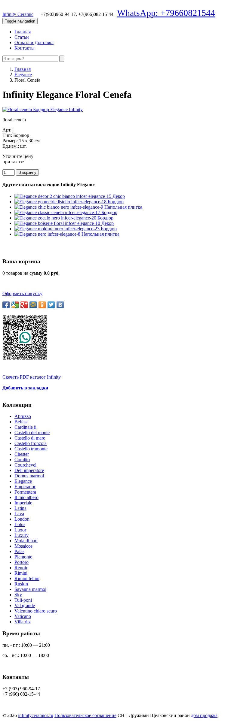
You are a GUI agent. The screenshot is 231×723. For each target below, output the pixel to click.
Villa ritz (22, 621)
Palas (19, 551)
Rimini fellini (26, 578)
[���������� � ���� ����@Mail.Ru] (33, 304)
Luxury (21, 535)
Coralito (22, 459)
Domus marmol (29, 475)
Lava (19, 513)
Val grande (24, 605)
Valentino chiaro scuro (35, 610)
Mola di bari (26, 540)
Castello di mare (29, 437)
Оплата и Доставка (34, 42)
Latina (20, 508)
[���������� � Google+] (24, 304)
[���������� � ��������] (60, 304)
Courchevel (25, 464)
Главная (22, 31)
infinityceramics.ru (35, 715)
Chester (21, 454)
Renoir (20, 567)
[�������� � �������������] (42, 304)
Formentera (25, 492)
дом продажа (204, 715)
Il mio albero (26, 497)
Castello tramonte (31, 448)
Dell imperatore (29, 470)
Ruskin (21, 583)
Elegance (23, 74)
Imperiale (23, 502)
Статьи (21, 37)
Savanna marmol (30, 589)
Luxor (20, 529)
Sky (18, 594)
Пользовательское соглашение (85, 715)
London (21, 519)
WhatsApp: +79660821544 (166, 13)
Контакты (24, 47)
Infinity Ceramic (17, 14)
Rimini (20, 573)
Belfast (21, 421)
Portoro (21, 562)
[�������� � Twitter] (51, 304)
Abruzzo (22, 416)
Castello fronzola (30, 443)
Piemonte (23, 556)
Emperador (24, 486)
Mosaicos (23, 546)
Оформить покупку (22, 293)
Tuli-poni (23, 600)
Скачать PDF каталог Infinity (31, 377)
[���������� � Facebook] (6, 304)
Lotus (19, 524)
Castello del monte (32, 432)
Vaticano (22, 616)
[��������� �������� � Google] (15, 304)
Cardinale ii (25, 427)
